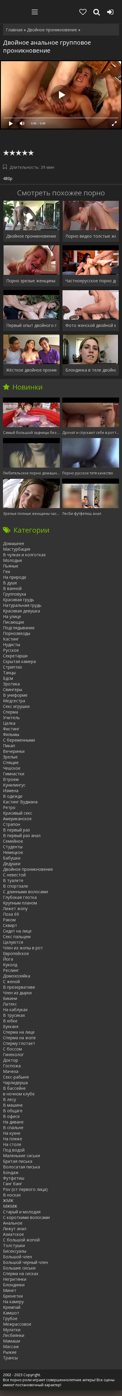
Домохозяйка (16, 976)
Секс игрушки (16, 706)
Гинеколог (13, 1054)
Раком (9, 919)
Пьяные (10, 566)
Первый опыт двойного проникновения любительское (31, 325)
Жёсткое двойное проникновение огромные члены (31, 370)
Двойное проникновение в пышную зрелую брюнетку (31, 236)
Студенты (13, 846)
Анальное (13, 1223)
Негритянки (14, 1279)
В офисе (11, 1116)
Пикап (9, 745)
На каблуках (15, 1009)
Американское (17, 818)
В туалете (13, 880)
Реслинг (11, 970)
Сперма (10, 712)
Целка (9, 723)
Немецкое (13, 852)
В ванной (12, 588)
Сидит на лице (17, 931)
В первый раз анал (22, 835)
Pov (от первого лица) (25, 1189)
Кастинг (11, 639)
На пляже (12, 1139)
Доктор (10, 1060)
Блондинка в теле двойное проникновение (90, 370)
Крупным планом (20, 903)
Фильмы (11, 734)
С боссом (12, 1049)
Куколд (10, 964)
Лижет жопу (15, 908)
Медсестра (14, 700)
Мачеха (10, 1071)
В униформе (15, 695)
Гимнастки (13, 773)
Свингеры (12, 689)
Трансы (10, 1358)
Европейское (16, 953)
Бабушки (11, 858)
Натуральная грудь (22, 605)
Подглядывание (19, 627)
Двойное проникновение (28, 869)
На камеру (13, 1301)
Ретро (9, 807)
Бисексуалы (14, 1251)
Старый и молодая (22, 1212)
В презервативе (19, 987)
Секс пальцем (16, 936)
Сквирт (10, 925)
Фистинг (11, 729)
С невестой (14, 875)
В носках (12, 1195)
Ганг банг (12, 1183)
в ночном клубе (19, 1094)
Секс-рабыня (16, 1077)
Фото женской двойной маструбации (90, 325)
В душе (10, 583)
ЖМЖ (8, 1200)
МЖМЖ (10, 1206)
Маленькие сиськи (21, 1155)
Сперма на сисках (20, 1273)
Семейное (13, 841)
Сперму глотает (19, 1043)
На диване (13, 1122)
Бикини (10, 998)
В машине (13, 1105)
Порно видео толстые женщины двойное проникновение (90, 236)
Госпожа (12, 1066)
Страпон (11, 824)
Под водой (14, 1150)
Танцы (9, 672)
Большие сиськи (19, 1268)
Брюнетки (13, 1296)
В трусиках (14, 1015)
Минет (9, 1290)
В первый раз (16, 830)
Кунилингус (14, 785)
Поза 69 (11, 914)
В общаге (13, 1110)
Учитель (11, 717)
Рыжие (10, 1352)
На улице (12, 616)
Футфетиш (13, 1178)
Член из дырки (17, 992)
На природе (14, 577)
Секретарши (15, 656)
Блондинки (14, 1285)
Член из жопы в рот (23, 948)
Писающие (13, 622)
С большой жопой (21, 1240)
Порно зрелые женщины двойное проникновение (31, 280)
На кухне (11, 1133)
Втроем (11, 779)
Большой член (17, 1256)
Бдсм (8, 678)
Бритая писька (17, 1161)
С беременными (19, 740)
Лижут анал (14, 1228)
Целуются (13, 942)
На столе (12, 1144)
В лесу (9, 1099)
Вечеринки (14, 751)
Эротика (11, 684)
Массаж (11, 1346)
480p (7, 178)
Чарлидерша (15, 1082)
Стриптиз (12, 667)
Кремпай (11, 1307)
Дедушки (11, 863)
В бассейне (14, 1088)
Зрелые (10, 757)
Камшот (11, 1313)
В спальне (13, 1127)
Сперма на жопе (19, 1037)
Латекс (10, 1004)
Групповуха (14, 594)
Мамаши (11, 1341)
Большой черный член (25, 1262)
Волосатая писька (21, 1167)
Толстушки (14, 1245)
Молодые (12, 560)
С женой (11, 981)
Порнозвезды (16, 633)
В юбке (10, 1021)
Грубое (10, 1318)
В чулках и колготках (24, 554)
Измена (10, 790)
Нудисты (11, 644)
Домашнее (13, 543)
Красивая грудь (18, 599)
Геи (6, 571)
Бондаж (11, 1172)
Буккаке (11, 1026)
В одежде (13, 796)
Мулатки (11, 1329)
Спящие (11, 762)
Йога (8, 959)
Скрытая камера (19, 661)
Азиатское (13, 1234)
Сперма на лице (19, 1032)
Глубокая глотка (20, 897)
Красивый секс (17, 813)
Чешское (11, 768)
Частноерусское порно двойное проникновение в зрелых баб (90, 280)
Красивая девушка (21, 611)
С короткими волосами (26, 1217)
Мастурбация (16, 549)
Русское (11, 650)
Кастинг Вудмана (20, 802)
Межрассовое (17, 1324)
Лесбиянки (13, 1335)
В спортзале (15, 886)
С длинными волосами (25, 891)
